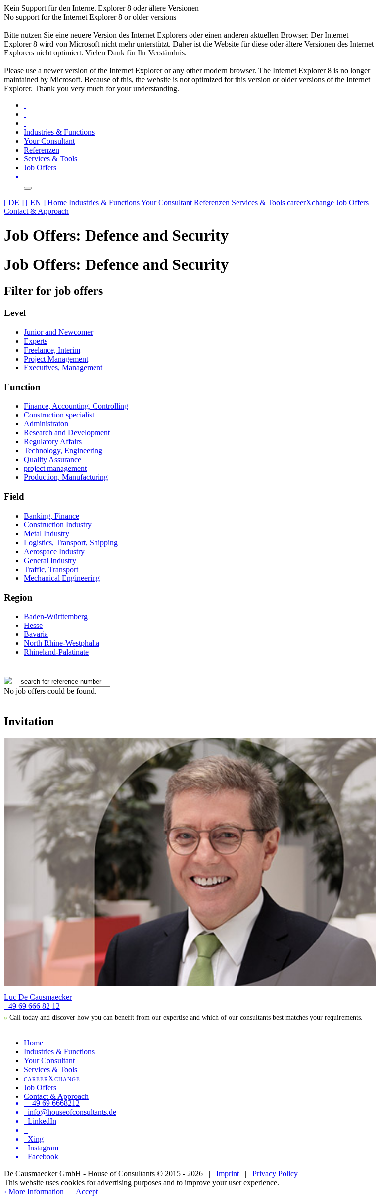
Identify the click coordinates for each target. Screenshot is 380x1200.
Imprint (227, 1173)
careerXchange (310, 202)
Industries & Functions (59, 132)
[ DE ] (14, 202)
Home (57, 202)
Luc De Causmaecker (38, 997)
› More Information (34, 1191)
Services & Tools (50, 159)
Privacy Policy (275, 1173)
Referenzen (41, 150)
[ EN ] (36, 202)
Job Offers (40, 167)
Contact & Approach (36, 211)
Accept (87, 1191)
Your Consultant (49, 141)
